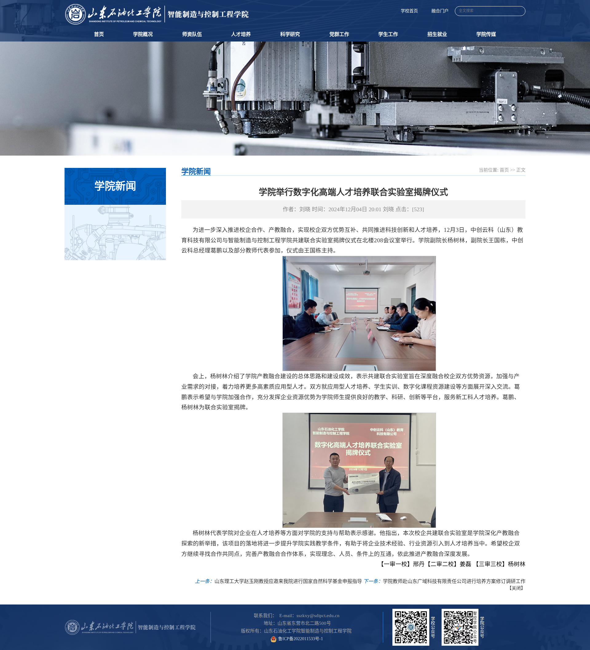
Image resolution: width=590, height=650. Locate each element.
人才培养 (241, 34)
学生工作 (388, 34)
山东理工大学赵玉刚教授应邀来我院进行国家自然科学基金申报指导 (288, 581)
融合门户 (440, 11)
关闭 (516, 588)
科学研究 (290, 34)
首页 (99, 34)
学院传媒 (486, 34)
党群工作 (339, 34)
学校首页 (409, 11)
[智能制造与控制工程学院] (157, 14)
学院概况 (143, 34)
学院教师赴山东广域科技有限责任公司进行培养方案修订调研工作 (454, 581)
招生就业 (437, 34)
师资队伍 (192, 34)
